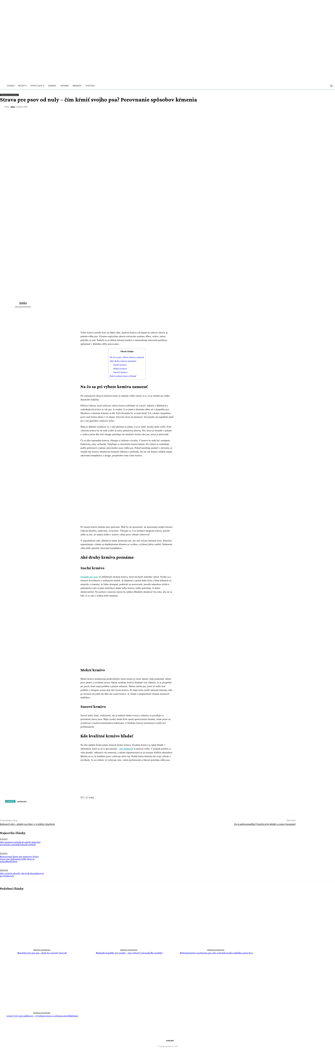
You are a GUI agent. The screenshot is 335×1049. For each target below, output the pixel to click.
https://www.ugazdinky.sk (23, 306)
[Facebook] (292, 111)
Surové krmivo (120, 372)
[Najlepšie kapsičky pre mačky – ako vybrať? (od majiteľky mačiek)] (129, 919)
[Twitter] (302, 111)
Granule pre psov (89, 577)
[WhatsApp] (321, 111)
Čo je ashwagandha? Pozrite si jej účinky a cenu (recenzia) (265, 824)
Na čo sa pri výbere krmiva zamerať (127, 357)
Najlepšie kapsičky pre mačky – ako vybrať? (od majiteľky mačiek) (129, 952)
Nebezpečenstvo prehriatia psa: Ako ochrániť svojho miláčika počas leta (216, 952)
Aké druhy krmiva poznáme (123, 361)
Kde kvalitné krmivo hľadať (123, 376)
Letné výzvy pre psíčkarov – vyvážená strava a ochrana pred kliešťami (42, 1015)
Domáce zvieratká (9, 94)
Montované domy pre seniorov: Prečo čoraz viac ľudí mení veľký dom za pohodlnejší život (19, 859)
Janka (12, 107)
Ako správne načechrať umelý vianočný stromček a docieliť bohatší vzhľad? (20, 843)
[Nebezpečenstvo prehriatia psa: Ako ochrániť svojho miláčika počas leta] (216, 919)
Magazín (4, 870)
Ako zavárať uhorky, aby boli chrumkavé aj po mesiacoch (22, 874)
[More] (330, 111)
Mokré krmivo (120, 368)
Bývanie (4, 838)
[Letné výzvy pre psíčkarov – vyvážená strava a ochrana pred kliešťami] (42, 982)
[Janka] (2, 107)
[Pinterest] (311, 111)
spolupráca (22, 801)
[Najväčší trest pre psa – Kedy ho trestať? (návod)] (42, 919)
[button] (331, 85)
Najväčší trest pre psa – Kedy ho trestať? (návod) (42, 952)
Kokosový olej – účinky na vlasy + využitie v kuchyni (27, 824)
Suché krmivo (120, 365)
